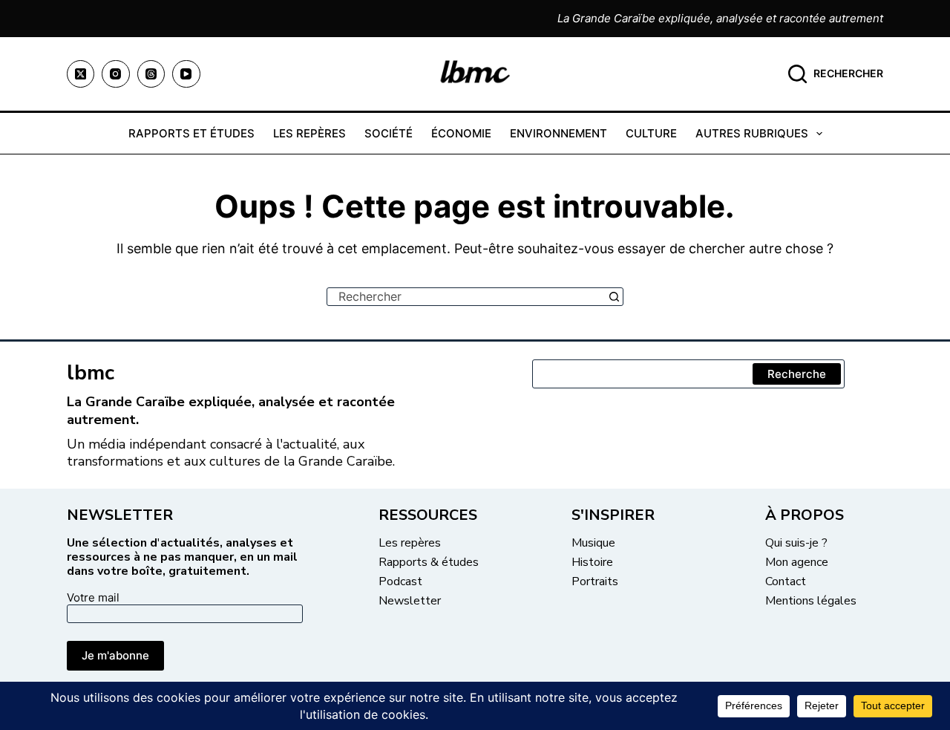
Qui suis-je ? (796, 543)
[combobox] (466, 296)
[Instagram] (116, 74)
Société (388, 133)
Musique (593, 543)
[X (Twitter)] (81, 74)
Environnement (558, 133)
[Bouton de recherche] (614, 296)
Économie (461, 133)
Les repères (309, 133)
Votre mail (93, 597)
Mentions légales (810, 601)
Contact (785, 581)
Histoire (592, 562)
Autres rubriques (751, 133)
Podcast (400, 581)
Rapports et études (191, 133)
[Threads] (151, 74)
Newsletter (410, 601)
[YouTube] (186, 74)
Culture (651, 133)
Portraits (594, 581)
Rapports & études (429, 562)
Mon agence (796, 562)
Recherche (796, 374)
